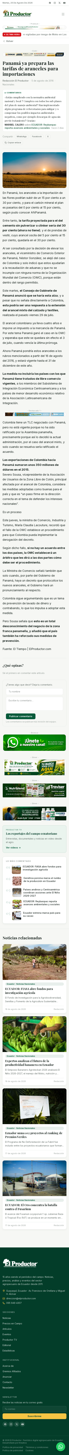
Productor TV (10, 1339)
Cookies (30, 1450)
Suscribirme (34, 1416)
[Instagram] (55, 3)
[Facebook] (50, 3)
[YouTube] (64, 3)
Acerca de (8, 1366)
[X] (59, 3)
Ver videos (13, 847)
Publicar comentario (20, 716)
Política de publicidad (13, 1450)
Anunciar (7, 1376)
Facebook (37, 136)
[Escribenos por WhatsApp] (60, 1446)
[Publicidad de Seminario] (34, 54)
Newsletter (8, 1387)
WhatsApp (22, 136)
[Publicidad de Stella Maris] (34, 414)
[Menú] (63, 14)
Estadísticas (9, 1350)
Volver (9, 41)
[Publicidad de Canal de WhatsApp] (34, 743)
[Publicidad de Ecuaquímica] (34, 813)
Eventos (7, 1334)
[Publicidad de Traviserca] (34, 790)
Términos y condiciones (37, 1447)
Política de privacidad (13, 1447)
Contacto (7, 1382)
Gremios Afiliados (12, 1371)
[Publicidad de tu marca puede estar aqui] (34, 767)
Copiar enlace (14, 142)
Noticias (7, 1318)
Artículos (7, 1329)
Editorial (7, 1345)
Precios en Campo (12, 1323)
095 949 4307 (14, 1303)
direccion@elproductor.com (21, 1298)
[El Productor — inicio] (17, 14)
